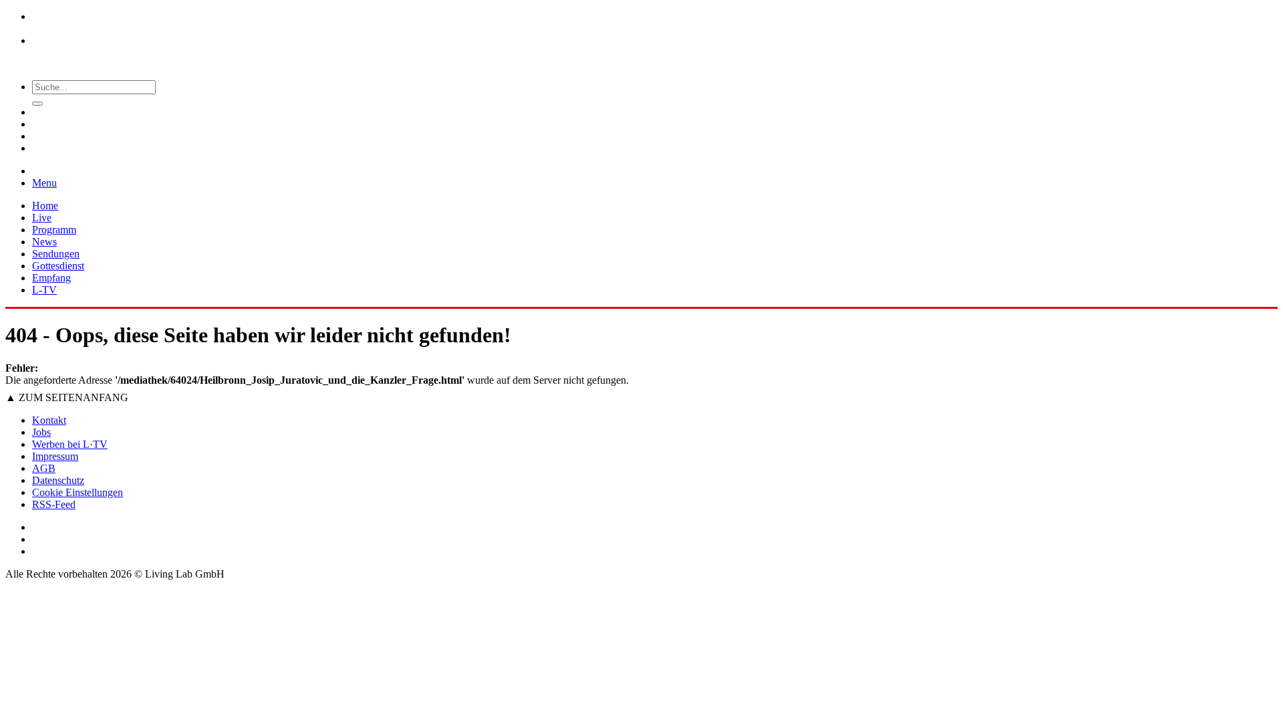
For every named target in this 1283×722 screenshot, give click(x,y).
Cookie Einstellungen (77, 492)
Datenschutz (58, 480)
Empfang (51, 277)
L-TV (44, 289)
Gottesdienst (58, 265)
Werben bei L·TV (70, 444)
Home (45, 205)
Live (41, 217)
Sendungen (56, 253)
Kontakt (49, 420)
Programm (54, 229)
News (44, 241)
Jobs (41, 432)
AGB (43, 468)
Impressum (55, 456)
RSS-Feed (54, 504)
